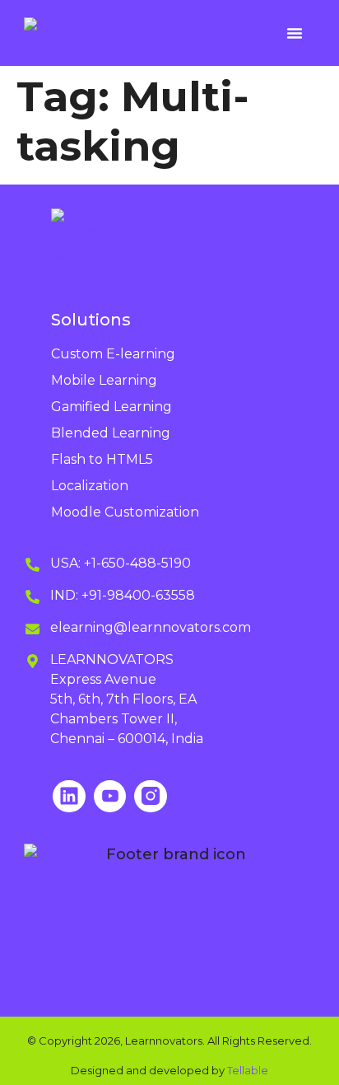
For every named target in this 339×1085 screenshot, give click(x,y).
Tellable (247, 1070)
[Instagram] (150, 796)
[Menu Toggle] (294, 33)
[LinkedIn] (69, 796)
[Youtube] (110, 796)
